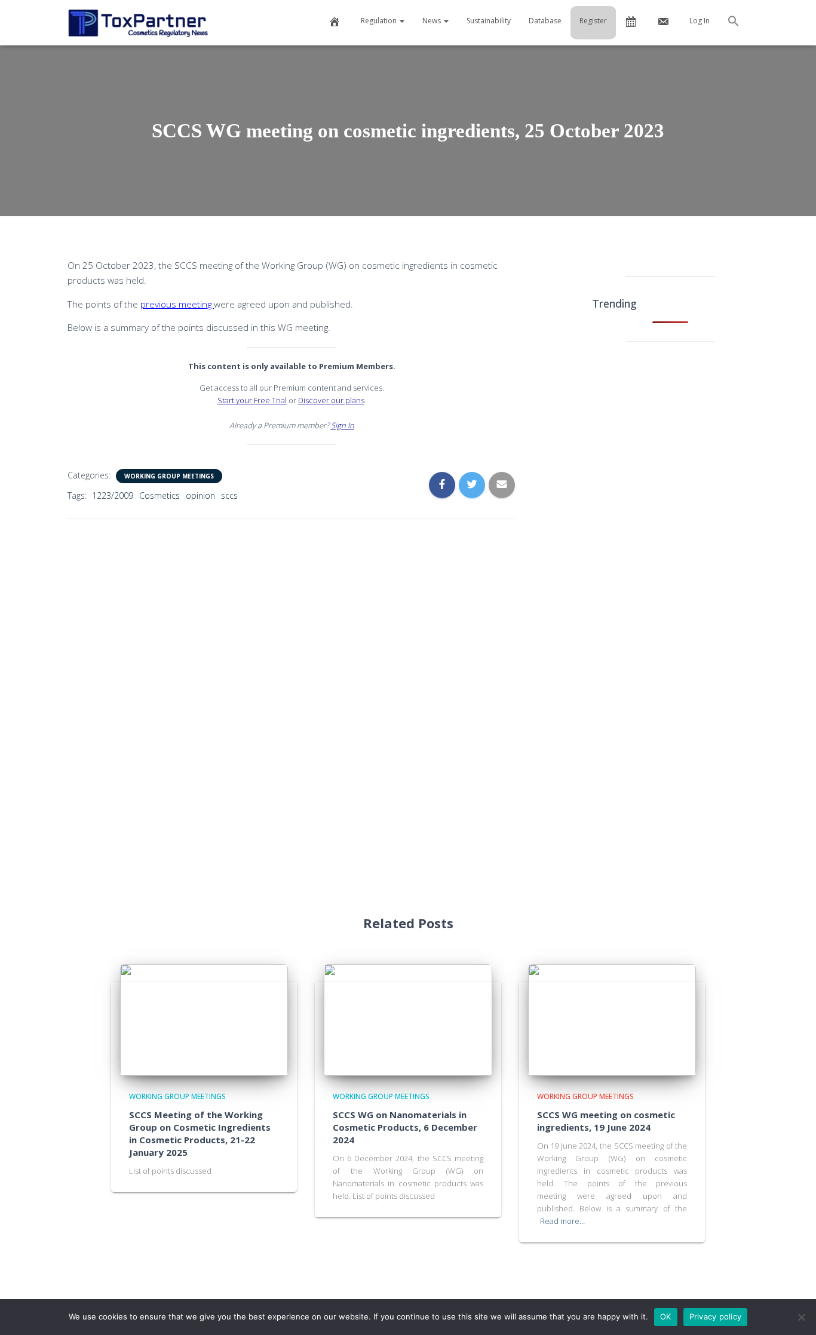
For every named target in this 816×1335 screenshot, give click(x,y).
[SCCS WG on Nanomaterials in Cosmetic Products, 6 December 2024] (408, 1018)
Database (545, 21)
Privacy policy (715, 1316)
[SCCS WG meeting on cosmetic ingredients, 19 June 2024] (612, 1018)
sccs (229, 495)
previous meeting (177, 304)
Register (593, 21)
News (432, 21)
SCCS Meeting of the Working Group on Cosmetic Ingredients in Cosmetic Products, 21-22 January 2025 (200, 1133)
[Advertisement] (292, 706)
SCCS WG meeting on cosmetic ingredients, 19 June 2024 (606, 1121)
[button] (733, 22)
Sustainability (489, 21)
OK (665, 1316)
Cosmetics (159, 495)
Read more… (562, 1221)
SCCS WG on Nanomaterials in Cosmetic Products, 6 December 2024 (405, 1127)
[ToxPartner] (138, 22)
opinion (200, 495)
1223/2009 (112, 495)
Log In (699, 21)
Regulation (379, 21)
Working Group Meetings (169, 476)
